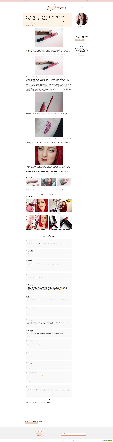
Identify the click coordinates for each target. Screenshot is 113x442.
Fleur (29, 240)
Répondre (28, 256)
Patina (27, 113)
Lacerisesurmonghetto (33, 372)
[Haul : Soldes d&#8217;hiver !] (48, 182)
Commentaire (27, 404)
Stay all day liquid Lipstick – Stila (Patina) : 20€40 (51, 173)
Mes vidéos (72, 7)
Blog (31, 7)
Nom (26, 413)
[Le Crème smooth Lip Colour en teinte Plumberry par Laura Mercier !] (64, 182)
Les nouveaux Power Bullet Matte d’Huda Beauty (36, 213)
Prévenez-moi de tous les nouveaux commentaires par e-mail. (36, 419)
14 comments (36, 14)
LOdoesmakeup (30, 25)
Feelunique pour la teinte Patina (41, 54)
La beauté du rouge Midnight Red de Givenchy (59, 229)
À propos (41, 7)
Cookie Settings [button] (105, 440)
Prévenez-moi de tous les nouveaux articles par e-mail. (34, 421)
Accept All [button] (110, 440)
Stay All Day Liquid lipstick (50, 194)
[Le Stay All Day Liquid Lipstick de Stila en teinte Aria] (33, 182)
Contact (82, 7)
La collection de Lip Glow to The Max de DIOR (36, 229)
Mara (29, 362)
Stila (55, 194)
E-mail (26, 415)
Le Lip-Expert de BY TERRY (55, 213)
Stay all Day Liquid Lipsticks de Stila (40, 76)
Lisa (29, 296)
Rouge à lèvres (43, 194)
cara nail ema (31, 340)
